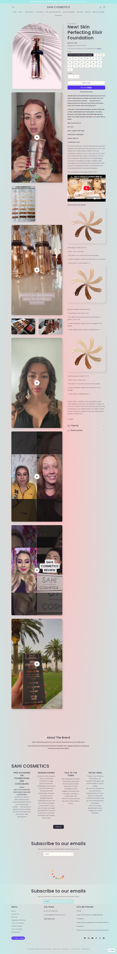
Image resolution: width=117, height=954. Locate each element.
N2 (70, 62)
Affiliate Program (16, 926)
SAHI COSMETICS (36, 949)
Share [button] (71, 419)
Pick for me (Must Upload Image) (80, 55)
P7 (93, 58)
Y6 (99, 66)
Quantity (69, 73)
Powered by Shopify (46, 949)
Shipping (70, 45)
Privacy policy (65, 949)
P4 (76, 58)
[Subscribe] (72, 854)
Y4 (87, 66)
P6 (87, 58)
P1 (96, 55)
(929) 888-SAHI (49, 919)
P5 (81, 58)
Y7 (70, 69)
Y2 (75, 66)
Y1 (69, 66)
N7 (100, 62)
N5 (88, 62)
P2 (102, 55)
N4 (82, 62)
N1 (99, 58)
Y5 (93, 66)
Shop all (58, 827)
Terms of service (75, 949)
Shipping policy (85, 949)
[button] (13, 7)
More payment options (86, 91)
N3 (76, 62)
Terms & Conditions (17, 923)
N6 (94, 62)
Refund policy (15, 932)
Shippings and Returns (18, 920)
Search (13, 911)
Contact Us (15, 914)
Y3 (81, 66)
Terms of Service (16, 929)
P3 (70, 58)
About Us (14, 917)
